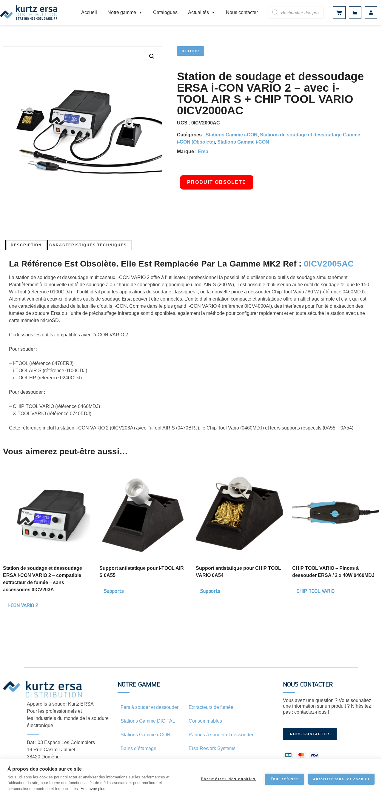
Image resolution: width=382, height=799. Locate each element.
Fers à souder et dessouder (149, 707)
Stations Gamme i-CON (232, 134)
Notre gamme (121, 12)
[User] (371, 12)
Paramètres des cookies (228, 779)
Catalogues (165, 12)
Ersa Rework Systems (212, 748)
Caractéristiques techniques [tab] (88, 245)
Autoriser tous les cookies (341, 779)
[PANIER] (339, 12)
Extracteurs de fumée (211, 707)
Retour (190, 51)
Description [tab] (26, 245)
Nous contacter (242, 12)
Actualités (198, 12)
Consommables (205, 720)
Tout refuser (284, 779)
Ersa (203, 151)
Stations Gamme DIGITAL (148, 720)
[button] (152, 56)
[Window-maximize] (355, 12)
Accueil (89, 12)
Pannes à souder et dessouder (221, 734)
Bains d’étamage (138, 748)
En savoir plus (93, 788)
